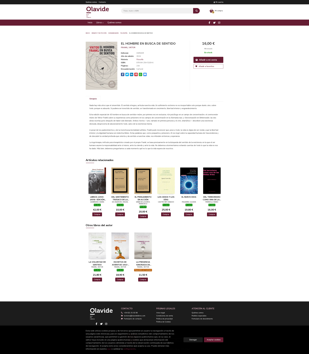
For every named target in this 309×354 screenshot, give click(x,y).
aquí (109, 348)
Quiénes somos (91, 2)
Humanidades (113, 33)
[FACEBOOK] (209, 23)
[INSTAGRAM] (219, 23)
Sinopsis (93, 99)
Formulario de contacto (133, 319)
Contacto (102, 2)
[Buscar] (196, 11)
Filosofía (123, 33)
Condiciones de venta (164, 316)
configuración (129, 348)
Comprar (97, 214)
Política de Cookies (163, 322)
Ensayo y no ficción (99, 33)
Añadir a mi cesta (207, 59)
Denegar (193, 340)
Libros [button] (99, 22)
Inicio (88, 33)
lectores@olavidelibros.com (134, 316)
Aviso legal (160, 313)
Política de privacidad (164, 319)
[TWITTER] (214, 23)
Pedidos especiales (199, 316)
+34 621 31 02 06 (131, 313)
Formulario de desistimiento (202, 319)
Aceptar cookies (214, 340)
